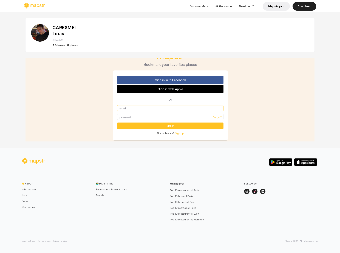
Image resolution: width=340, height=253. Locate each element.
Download (304, 6)
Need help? (246, 6)
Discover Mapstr (200, 6)
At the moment (225, 6)
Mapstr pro (276, 6)
